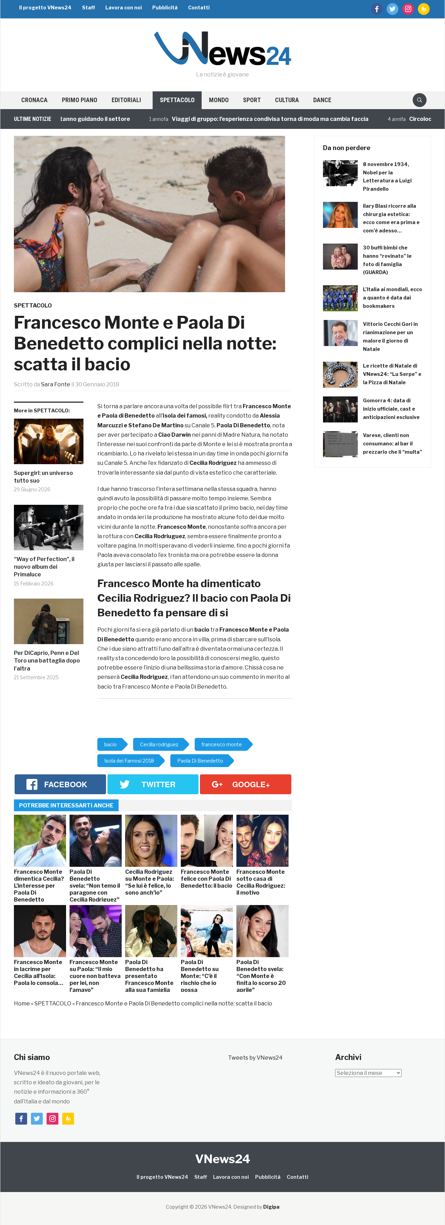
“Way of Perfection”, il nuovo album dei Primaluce (44, 567)
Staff (88, 7)
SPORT (252, 100)
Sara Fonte (55, 384)
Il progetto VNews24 (45, 7)
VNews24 (222, 1159)
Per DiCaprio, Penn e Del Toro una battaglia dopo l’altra (47, 661)
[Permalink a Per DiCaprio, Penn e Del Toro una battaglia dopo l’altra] (48, 624)
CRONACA (34, 100)
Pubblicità (165, 7)
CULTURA (287, 100)
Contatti (199, 7)
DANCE (322, 100)
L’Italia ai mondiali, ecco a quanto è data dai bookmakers (392, 297)
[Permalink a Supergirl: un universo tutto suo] (48, 444)
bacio (201, 629)
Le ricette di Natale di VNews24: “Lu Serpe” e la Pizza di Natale (392, 374)
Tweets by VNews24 (255, 1057)
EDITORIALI (126, 100)
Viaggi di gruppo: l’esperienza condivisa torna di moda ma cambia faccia (244, 119)
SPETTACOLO (177, 100)
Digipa (271, 1207)
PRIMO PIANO (79, 100)
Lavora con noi (123, 7)
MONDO (219, 100)
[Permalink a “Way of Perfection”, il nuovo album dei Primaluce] (48, 530)
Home (22, 1003)
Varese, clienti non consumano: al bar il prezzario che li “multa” (392, 443)
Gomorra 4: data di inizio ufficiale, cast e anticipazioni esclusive (391, 408)
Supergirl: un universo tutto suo (43, 477)
